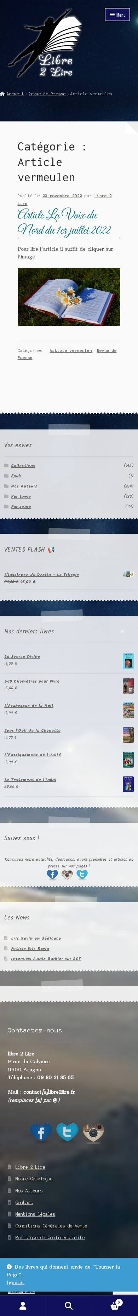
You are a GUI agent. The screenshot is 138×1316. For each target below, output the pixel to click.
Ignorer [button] (15, 1283)
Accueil (15, 94)
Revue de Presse (47, 94)
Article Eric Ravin (30, 948)
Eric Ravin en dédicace (36, 938)
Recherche (69, 1305)
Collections (23, 465)
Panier (106, 1300)
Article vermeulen (71, 350)
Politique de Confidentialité (50, 1237)
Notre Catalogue (34, 1179)
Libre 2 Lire (30, 1167)
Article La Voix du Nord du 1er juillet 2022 (64, 223)
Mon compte (23, 1305)
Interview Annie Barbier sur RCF (46, 959)
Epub (16, 476)
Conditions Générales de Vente (51, 1226)
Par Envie (21, 496)
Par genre (21, 506)
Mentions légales (35, 1214)
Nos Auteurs (24, 486)
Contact (24, 1202)
